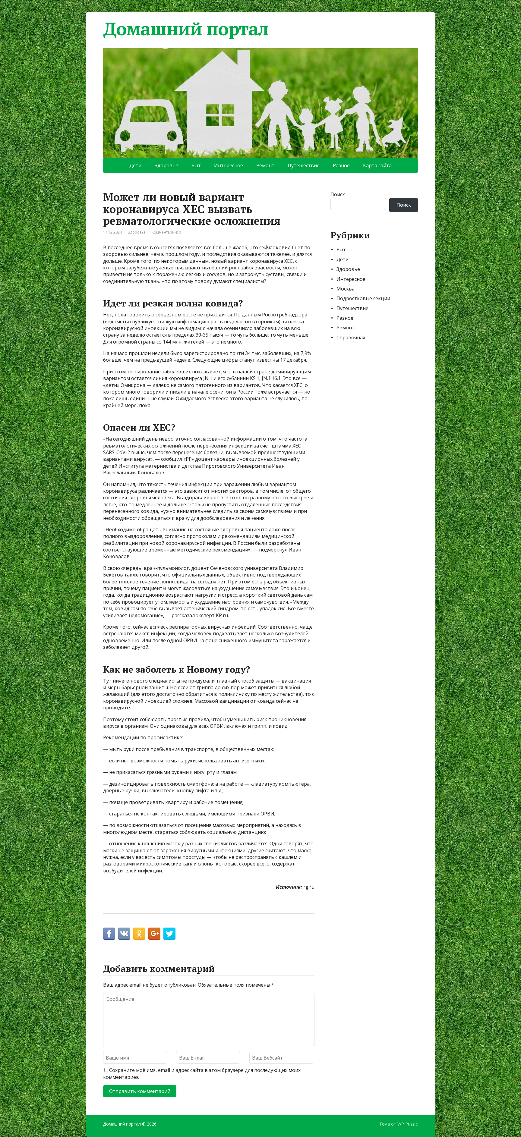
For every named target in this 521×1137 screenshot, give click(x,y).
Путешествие (304, 165)
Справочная (350, 337)
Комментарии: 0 (166, 232)
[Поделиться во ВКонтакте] (124, 934)
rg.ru (308, 887)
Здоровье (166, 165)
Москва (345, 288)
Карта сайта (377, 165)
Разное (341, 165)
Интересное (228, 165)
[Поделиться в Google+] (154, 934)
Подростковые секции (363, 298)
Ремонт (265, 165)
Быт (196, 165)
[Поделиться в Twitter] (169, 934)
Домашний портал (186, 28)
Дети (135, 165)
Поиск (337, 194)
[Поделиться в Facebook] (109, 934)
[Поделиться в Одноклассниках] (139, 934)
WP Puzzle (407, 1124)
